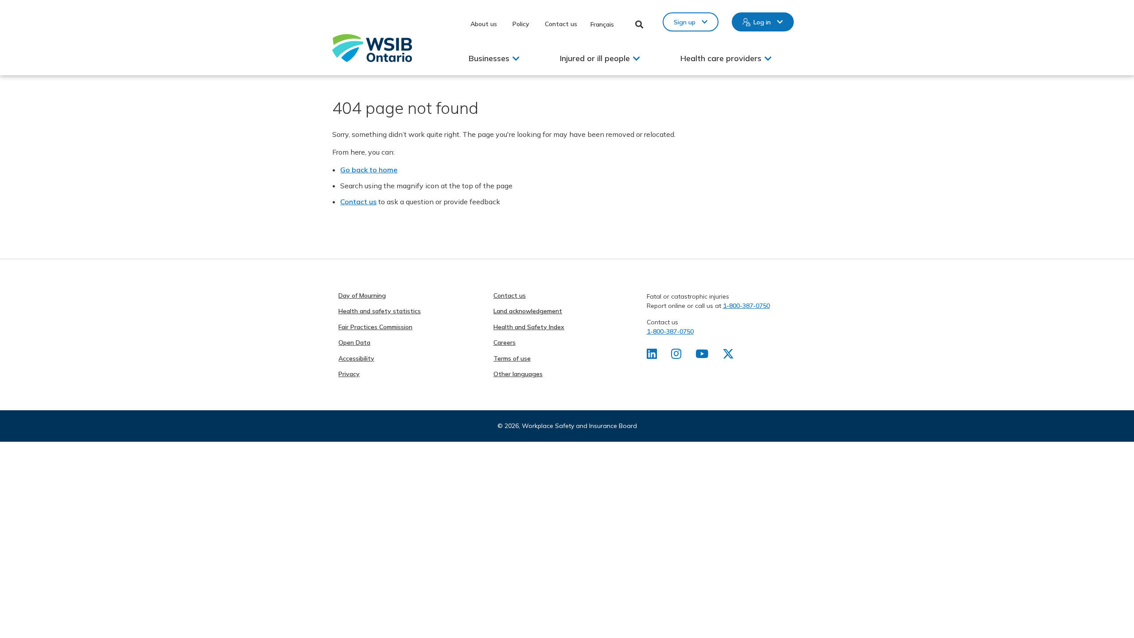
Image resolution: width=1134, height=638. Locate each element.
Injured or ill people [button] (595, 58)
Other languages (518, 374)
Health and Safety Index (528, 327)
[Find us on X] (728, 356)
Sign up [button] (684, 22)
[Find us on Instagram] (676, 356)
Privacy (349, 374)
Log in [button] (762, 22)
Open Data (354, 342)
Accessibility (356, 358)
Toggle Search (639, 24)
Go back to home (368, 169)
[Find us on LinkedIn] (652, 356)
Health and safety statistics (379, 311)
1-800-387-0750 (746, 306)
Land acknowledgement (527, 311)
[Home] (372, 48)
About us (483, 24)
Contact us (561, 24)
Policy (521, 24)
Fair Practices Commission (375, 327)
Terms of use (512, 358)
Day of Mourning (362, 296)
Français (602, 24)
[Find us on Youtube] (701, 356)
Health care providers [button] (720, 58)
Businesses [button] (489, 58)
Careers (504, 342)
